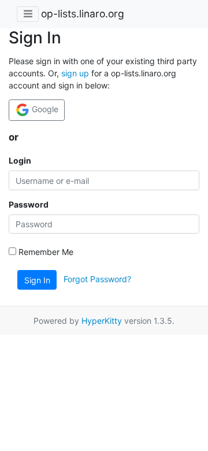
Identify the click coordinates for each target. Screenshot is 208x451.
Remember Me (44, 252)
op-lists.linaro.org (82, 14)
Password (29, 204)
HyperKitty (101, 321)
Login (20, 160)
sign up (75, 73)
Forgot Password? (97, 279)
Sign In (37, 280)
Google (43, 109)
